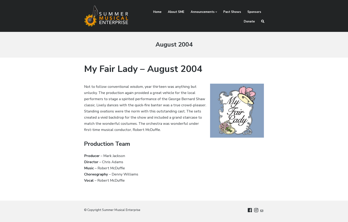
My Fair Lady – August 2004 (143, 69)
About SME (176, 12)
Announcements (203, 12)
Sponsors (254, 12)
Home (157, 12)
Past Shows (232, 12)
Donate (249, 21)
